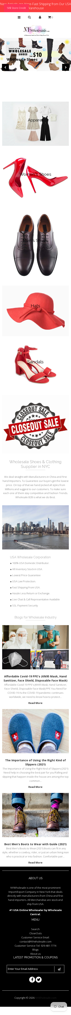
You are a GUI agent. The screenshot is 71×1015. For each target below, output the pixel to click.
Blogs (35, 949)
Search (35, 929)
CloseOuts (35, 933)
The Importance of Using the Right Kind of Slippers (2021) (35, 762)
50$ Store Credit (16, 8)
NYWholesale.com (45, 997)
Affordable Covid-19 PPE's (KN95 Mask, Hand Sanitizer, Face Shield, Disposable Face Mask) (35, 678)
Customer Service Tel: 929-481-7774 (35, 945)
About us (35, 953)
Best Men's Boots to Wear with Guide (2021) (35, 844)
